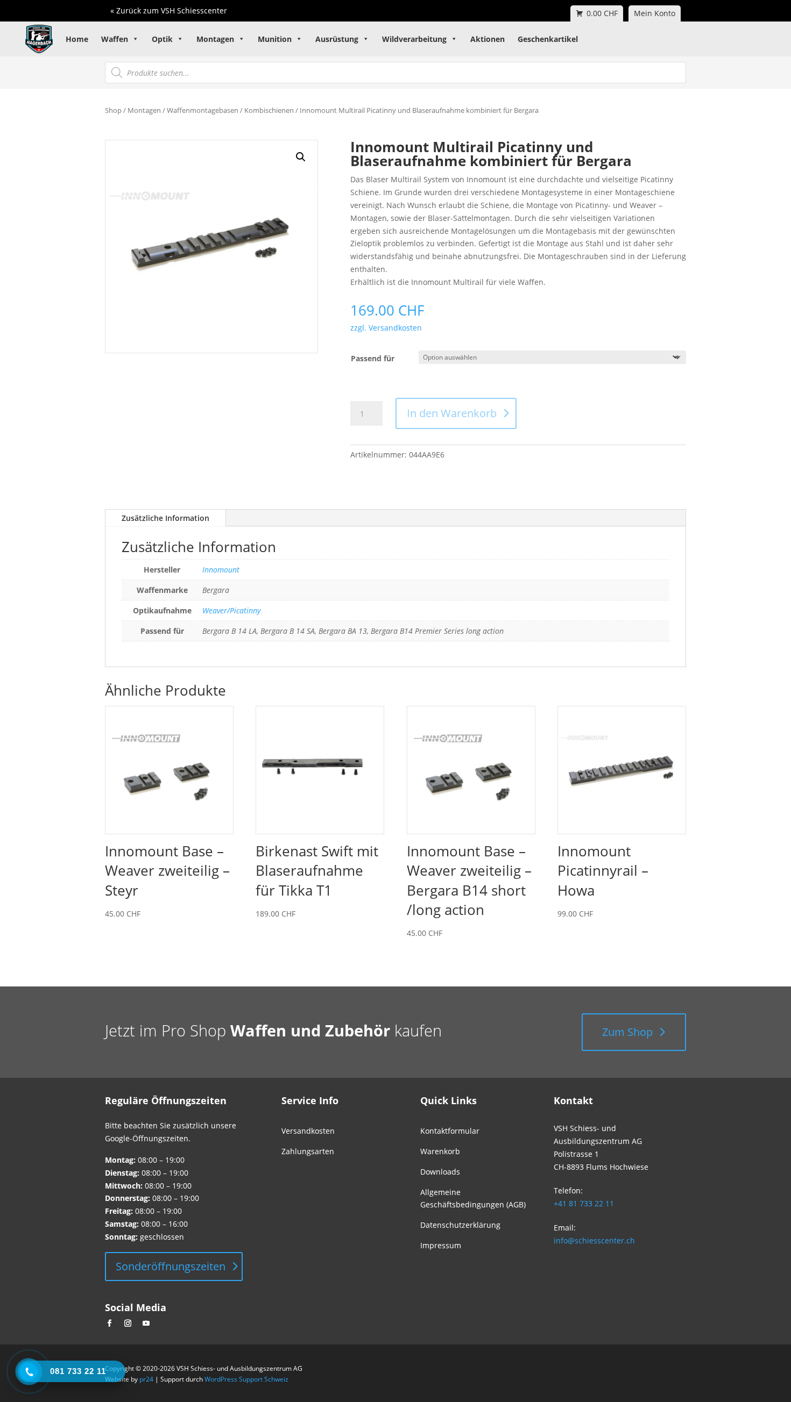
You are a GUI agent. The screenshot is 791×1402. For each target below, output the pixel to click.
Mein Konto (654, 13)
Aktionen (487, 39)
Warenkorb (440, 1151)
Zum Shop (627, 1032)
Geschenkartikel (548, 39)
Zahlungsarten (307, 1151)
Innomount (220, 569)
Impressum (440, 1245)
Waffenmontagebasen (202, 110)
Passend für (372, 358)
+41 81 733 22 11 (584, 1203)
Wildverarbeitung (414, 39)
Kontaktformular (449, 1131)
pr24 (146, 1379)
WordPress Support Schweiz (246, 1379)
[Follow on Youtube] (146, 1324)
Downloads (440, 1172)
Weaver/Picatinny (231, 610)
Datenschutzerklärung (460, 1225)
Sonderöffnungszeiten (170, 1266)
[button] (300, 157)
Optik (162, 39)
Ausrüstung (336, 39)
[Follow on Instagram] (128, 1324)
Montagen (215, 39)
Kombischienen (269, 110)
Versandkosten (308, 1131)
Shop (113, 110)
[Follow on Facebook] (109, 1324)
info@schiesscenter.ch (594, 1240)
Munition (275, 39)
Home (77, 39)
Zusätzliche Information (165, 518)
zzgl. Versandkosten (386, 328)
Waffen (114, 39)
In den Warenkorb (452, 413)
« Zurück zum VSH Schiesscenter (168, 10)
